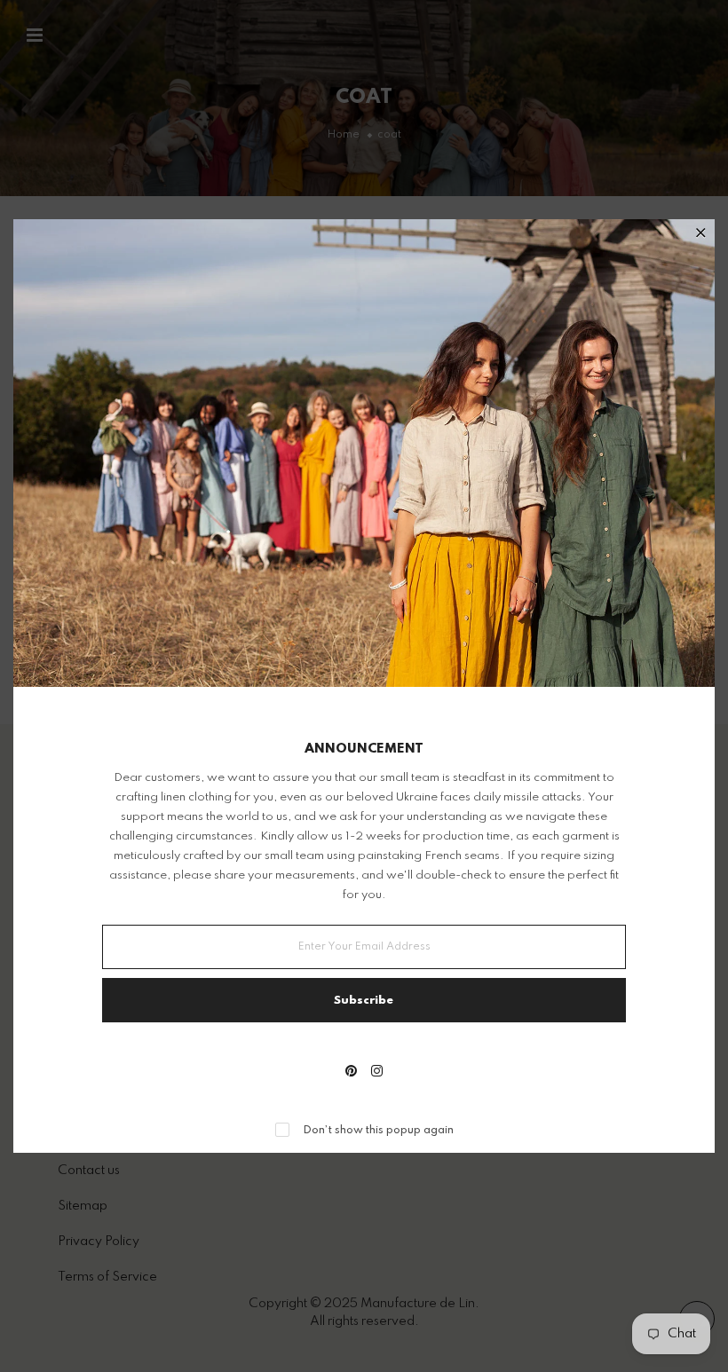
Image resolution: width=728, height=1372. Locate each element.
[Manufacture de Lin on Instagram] (377, 1073)
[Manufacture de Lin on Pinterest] (351, 1073)
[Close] (701, 234)
